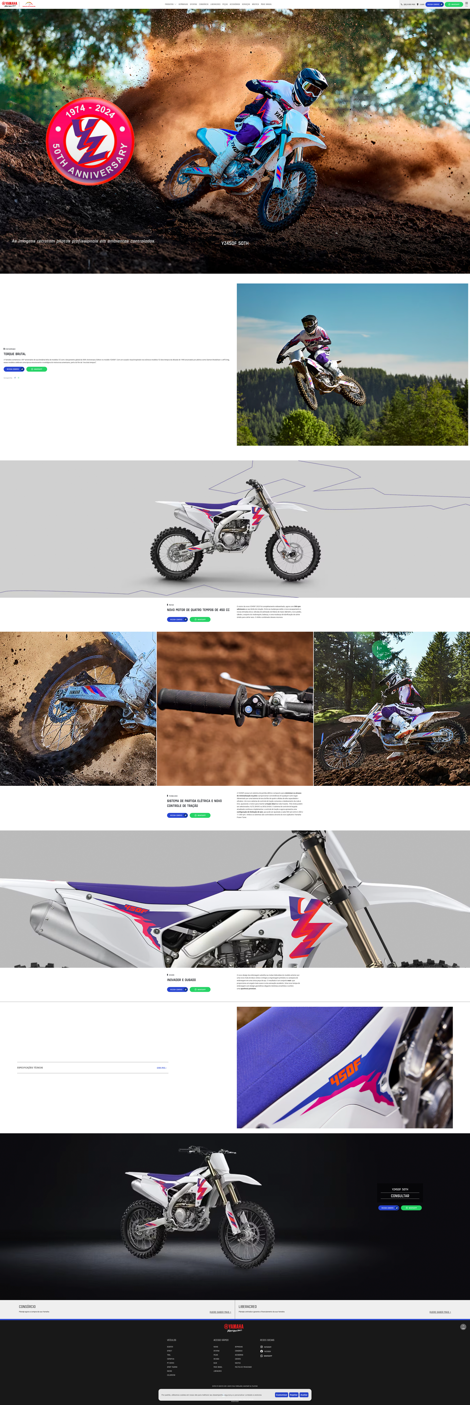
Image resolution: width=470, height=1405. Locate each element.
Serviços (246, 4)
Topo (463, 1328)
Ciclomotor (171, 1375)
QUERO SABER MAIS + (220, 1312)
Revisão (216, 1359)
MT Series (170, 1363)
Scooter (170, 1347)
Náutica (255, 4)
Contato (238, 1359)
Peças (225, 4)
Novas (216, 1347)
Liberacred (215, 4)
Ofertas (193, 4)
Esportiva (170, 1359)
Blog (215, 1363)
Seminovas (183, 4)
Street (169, 1351)
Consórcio (203, 4)
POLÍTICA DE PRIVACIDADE (243, 1367)
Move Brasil (266, 4)
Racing (169, 1371)
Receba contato (433, 4)
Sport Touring (172, 1367)
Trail (169, 1355)
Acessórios (235, 4)
